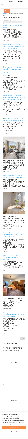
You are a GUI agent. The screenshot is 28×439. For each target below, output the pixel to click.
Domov (4, 13)
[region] (14, 425)
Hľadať (22, 338)
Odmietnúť (14, 435)
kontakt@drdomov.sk (14, 411)
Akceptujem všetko (14, 427)
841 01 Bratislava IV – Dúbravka (14, 407)
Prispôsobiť (14, 431)
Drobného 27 (14, 405)
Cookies (14, 371)
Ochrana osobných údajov (14, 367)
